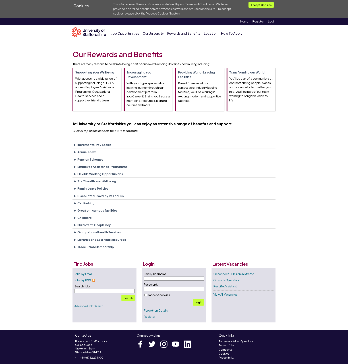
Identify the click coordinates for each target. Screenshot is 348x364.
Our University (153, 33)
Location (211, 33)
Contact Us (225, 349)
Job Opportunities (125, 33)
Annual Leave (87, 152)
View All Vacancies (225, 294)
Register (258, 21)
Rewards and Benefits (183, 33)
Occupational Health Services (99, 232)
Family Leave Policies (92, 188)
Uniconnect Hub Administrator (233, 274)
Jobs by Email (83, 274)
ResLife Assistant (225, 286)
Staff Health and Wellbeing (96, 181)
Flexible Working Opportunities (100, 174)
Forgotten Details (156, 310)
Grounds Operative (226, 280)
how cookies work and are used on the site (187, 9)
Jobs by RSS (82, 280)
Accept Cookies (261, 5)
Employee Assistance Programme (102, 167)
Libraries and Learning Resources (101, 240)
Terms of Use (227, 345)
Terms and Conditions (199, 4)
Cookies (224, 353)
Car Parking (85, 203)
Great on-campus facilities (97, 210)
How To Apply (231, 33)
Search (128, 298)
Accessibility (226, 357)
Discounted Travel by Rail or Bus (100, 196)
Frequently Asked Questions (236, 341)
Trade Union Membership (95, 247)
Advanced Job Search (88, 306)
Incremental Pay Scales (94, 145)
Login (271, 21)
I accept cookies (158, 295)
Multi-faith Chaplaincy (94, 225)
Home (244, 21)
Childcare (84, 218)
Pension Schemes (90, 159)
